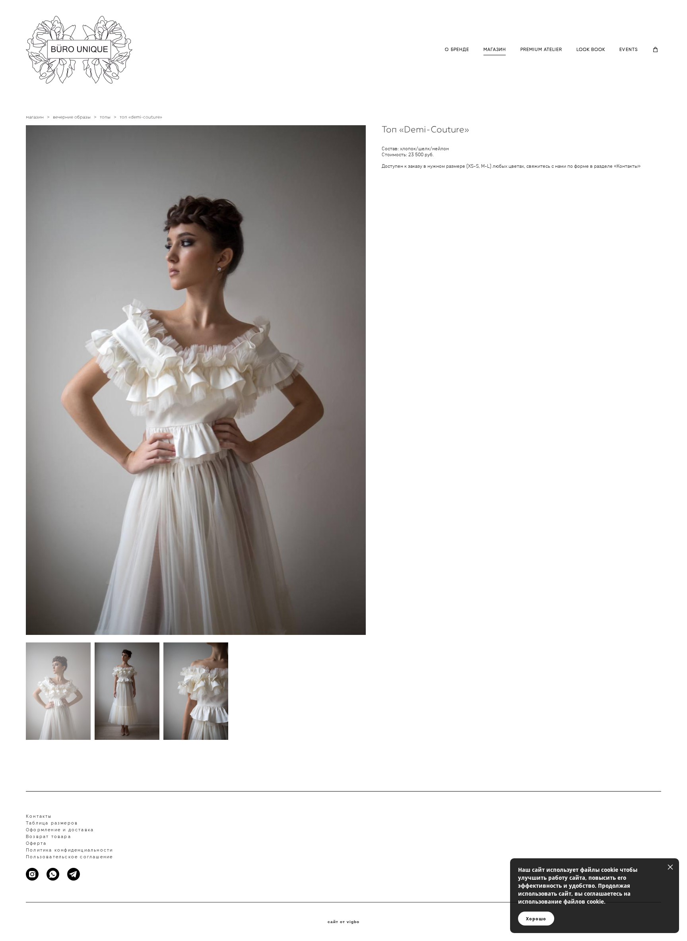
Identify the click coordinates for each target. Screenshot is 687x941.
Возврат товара (48, 836)
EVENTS (628, 49)
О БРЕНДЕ (457, 49)
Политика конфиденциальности (69, 850)
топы (105, 117)
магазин (35, 117)
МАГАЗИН (494, 49)
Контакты (39, 816)
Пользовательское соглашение (69, 857)
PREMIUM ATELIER (541, 49)
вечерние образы (72, 117)
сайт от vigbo (343, 922)
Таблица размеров (52, 823)
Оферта (36, 843)
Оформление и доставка (60, 829)
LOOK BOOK (590, 49)
